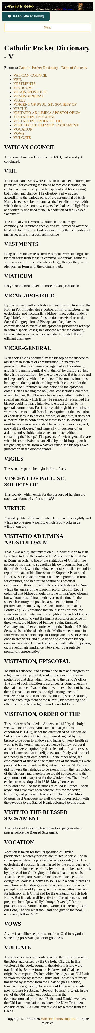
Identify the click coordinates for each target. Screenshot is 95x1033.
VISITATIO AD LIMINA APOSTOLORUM (46, 113)
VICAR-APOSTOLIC (30, 92)
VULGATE (22, 138)
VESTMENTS (24, 84)
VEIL (17, 79)
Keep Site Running (28, 16)
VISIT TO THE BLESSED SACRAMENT (46, 125)
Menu (47, 27)
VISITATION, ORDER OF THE (38, 121)
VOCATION (23, 129)
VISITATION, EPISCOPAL (34, 117)
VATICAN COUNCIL (30, 75)
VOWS (18, 133)
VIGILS (19, 100)
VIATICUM (22, 88)
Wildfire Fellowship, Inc (58, 1019)
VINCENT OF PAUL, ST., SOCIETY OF (45, 104)
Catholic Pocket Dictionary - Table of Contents (53, 68)
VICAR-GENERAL (28, 96)
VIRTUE (20, 109)
